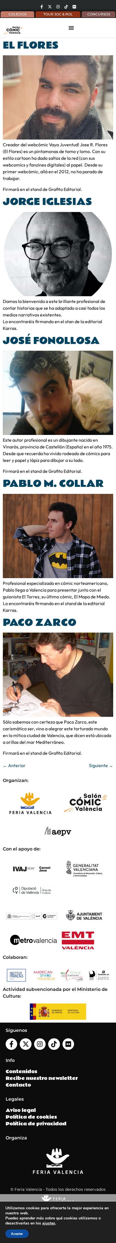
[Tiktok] (66, 7)
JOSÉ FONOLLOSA (51, 340)
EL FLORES (31, 45)
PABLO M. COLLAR (53, 483)
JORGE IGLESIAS (47, 201)
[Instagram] (58, 7)
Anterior (14, 765)
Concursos (98, 14)
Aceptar (17, 1233)
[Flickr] (74, 7)
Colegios (17, 14)
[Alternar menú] (71, 28)
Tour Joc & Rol (58, 14)
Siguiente (101, 765)
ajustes (48, 1223)
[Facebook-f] (42, 7)
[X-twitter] (50, 7)
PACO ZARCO (39, 622)
